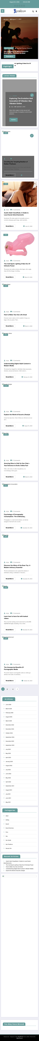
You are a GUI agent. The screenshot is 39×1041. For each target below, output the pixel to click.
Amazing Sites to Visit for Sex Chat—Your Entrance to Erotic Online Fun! (17, 464)
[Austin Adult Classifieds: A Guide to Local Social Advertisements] (19, 194)
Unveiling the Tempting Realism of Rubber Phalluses (16, 163)
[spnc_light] (36, 11)
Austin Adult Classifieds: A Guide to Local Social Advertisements (16, 214)
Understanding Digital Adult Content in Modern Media (17, 365)
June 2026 (8, 704)
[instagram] (22, 6)
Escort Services (10, 828)
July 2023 (8, 749)
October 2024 (9, 733)
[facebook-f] (15, 6)
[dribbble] (19, 6)
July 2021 (8, 794)
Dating (7, 820)
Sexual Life (8, 848)
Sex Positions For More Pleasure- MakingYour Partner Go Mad (16, 52)
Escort (6, 385)
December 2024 (10, 725)
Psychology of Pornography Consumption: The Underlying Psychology (14, 516)
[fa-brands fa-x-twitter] (17, 6)
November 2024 (10, 729)
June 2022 (8, 773)
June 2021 (8, 798)
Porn (6, 485)
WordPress (20, 1036)
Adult (6, 132)
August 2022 (9, 765)
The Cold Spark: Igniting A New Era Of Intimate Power (13, 64)
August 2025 (9, 717)
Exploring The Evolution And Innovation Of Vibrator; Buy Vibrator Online (21, 100)
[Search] (33, 11)
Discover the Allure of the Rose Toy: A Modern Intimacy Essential (17, 566)
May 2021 (8, 802)
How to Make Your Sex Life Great (15, 315)
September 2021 (10, 786)
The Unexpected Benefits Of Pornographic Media (14, 668)
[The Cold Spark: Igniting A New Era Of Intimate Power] (19, 245)
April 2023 (8, 757)
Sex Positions (9, 48)
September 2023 (10, 745)
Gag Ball (18, 48)
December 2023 (10, 741)
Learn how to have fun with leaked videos (16, 617)
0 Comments (16, 159)
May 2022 (8, 778)
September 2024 (10, 737)
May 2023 (8, 753)
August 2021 (9, 790)
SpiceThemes (19, 1038)
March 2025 (9, 721)
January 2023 (9, 761)
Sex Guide (8, 840)
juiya (6, 19)
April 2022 (8, 782)
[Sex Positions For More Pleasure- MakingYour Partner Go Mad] (19, 38)
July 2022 (8, 769)
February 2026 (9, 712)
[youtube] (24, 6)
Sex (7, 836)
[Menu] (2, 11)
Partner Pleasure (27, 48)
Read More (9, 56)
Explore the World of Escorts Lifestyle (17, 414)
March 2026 (9, 708)
